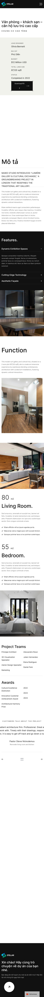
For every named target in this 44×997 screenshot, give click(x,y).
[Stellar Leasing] (7, 4)
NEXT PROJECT (40, 759)
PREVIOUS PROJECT (3, 759)
